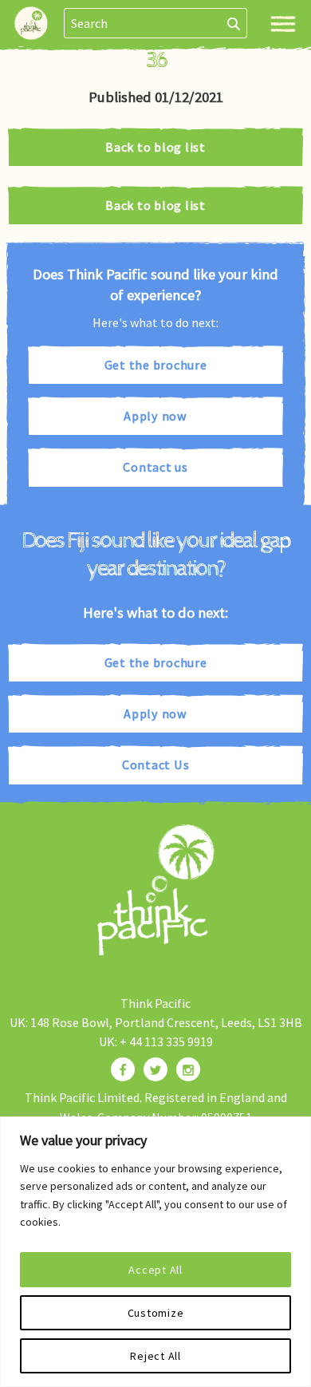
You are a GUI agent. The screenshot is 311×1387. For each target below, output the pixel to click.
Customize (156, 1313)
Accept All (155, 1270)
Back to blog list (155, 147)
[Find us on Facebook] (123, 1069)
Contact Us (156, 765)
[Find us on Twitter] (155, 1069)
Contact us (155, 467)
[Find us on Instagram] (188, 1069)
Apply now (155, 416)
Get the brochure (155, 365)
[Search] (234, 23)
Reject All (155, 1356)
